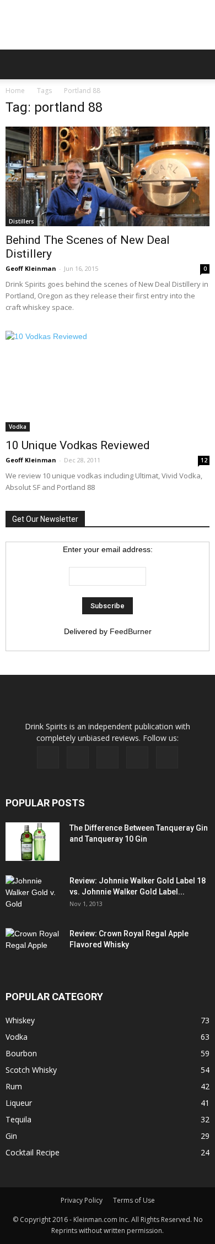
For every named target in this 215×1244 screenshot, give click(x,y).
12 (204, 460)
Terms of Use (134, 1200)
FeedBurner (131, 631)
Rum (14, 1086)
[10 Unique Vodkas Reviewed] (107, 381)
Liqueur (19, 1103)
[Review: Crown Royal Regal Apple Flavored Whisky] (33, 946)
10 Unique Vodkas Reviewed (78, 445)
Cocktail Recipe (33, 1152)
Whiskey (20, 1020)
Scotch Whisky (31, 1070)
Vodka (17, 426)
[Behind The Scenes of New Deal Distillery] (107, 176)
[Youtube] (167, 757)
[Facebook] (48, 757)
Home (15, 90)
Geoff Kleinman (31, 268)
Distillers (21, 221)
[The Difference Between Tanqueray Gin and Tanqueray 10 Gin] (33, 841)
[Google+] (78, 757)
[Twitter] (137, 757)
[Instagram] (107, 757)
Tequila (18, 1119)
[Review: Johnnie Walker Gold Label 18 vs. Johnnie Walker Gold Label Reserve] (33, 894)
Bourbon (21, 1053)
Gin (11, 1136)
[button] (199, 64)
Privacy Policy (82, 1200)
